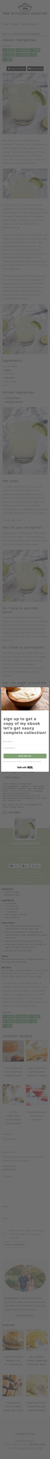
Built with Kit (25, 767)
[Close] (45, 690)
